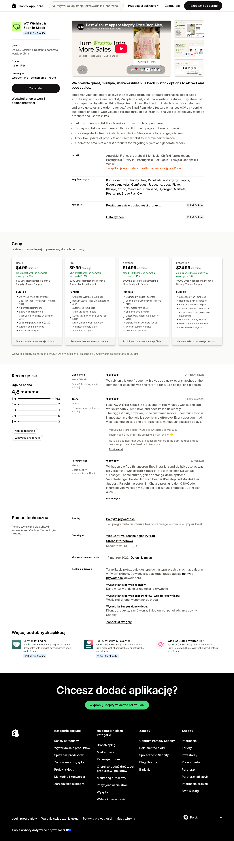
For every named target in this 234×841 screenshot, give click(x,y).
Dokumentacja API (152, 748)
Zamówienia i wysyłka (69, 762)
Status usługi (190, 791)
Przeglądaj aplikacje (142, 5)
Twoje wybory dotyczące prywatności (38, 830)
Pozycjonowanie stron (112, 785)
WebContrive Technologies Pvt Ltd (34, 77)
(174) (22, 65)
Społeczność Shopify (154, 755)
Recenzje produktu (110, 759)
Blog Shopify (148, 762)
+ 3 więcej (189, 67)
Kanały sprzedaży (66, 741)
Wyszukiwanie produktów (72, 748)
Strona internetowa (119, 541)
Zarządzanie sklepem (69, 784)
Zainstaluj (35, 88)
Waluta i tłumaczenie (111, 799)
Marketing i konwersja (69, 776)
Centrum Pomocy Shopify (157, 741)
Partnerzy (189, 769)
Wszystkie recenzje (27, 437)
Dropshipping (106, 745)
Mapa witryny (125, 818)
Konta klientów (116, 180)
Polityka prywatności (120, 519)
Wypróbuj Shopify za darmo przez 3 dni (117, 705)
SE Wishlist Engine (35, 640)
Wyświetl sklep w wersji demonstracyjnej (28, 101)
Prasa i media (191, 762)
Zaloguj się (172, 5)
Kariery (187, 748)
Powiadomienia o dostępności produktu (133, 205)
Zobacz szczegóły (119, 622)
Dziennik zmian (141, 557)
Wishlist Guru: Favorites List (186, 640)
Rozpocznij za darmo (203, 5)
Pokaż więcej (116, 449)
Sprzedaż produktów (69, 755)
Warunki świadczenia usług (60, 818)
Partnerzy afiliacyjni (195, 776)
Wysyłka (103, 792)
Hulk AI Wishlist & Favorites (113, 640)
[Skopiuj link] (87, 374)
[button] (45, 649)
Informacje (189, 741)
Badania (144, 769)
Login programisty (24, 818)
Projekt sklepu (64, 769)
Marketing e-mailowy (111, 778)
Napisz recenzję (25, 430)
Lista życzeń (115, 217)
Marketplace (105, 752)
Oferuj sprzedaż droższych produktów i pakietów (116, 769)
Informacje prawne (195, 784)
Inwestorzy (189, 755)
